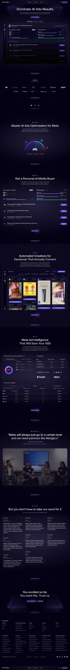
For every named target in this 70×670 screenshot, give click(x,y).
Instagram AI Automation (46, 644)
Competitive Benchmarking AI (61, 646)
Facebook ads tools (19, 637)
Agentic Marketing (19, 626)
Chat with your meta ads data (21, 630)
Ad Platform (44, 637)
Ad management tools (6, 650)
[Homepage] (5, 620)
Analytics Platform (19, 648)
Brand (43, 630)
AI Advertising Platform (60, 648)
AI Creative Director (32, 637)
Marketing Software (19, 644)
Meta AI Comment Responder (34, 646)
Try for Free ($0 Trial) (31, 601)
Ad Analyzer (4, 646)
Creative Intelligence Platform (21, 641)
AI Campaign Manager (32, 641)
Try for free (65, 667)
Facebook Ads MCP (19, 624)
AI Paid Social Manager (33, 644)
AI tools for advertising (6, 652)
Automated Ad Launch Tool (7, 648)
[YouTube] (57, 656)
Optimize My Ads (35, 230)
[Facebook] (64, 656)
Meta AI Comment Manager (33, 648)
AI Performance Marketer (33, 639)
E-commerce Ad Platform (46, 639)
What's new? (58, 626)
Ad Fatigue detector (5, 644)
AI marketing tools (19, 652)
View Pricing (40, 601)
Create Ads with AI (35, 314)
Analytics (3, 628)
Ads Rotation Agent (5, 639)
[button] (30, 2)
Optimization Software (19, 650)
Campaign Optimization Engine (61, 639)
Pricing (41, 2)
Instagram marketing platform (47, 641)
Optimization (4, 624)
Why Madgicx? (31, 626)
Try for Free (65, 2)
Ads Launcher (4, 637)
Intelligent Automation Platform (61, 650)
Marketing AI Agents (32, 650)
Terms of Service (43, 656)
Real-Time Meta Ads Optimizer (61, 641)
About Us (30, 624)
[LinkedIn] (59, 656)
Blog (43, 624)
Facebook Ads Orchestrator (47, 646)
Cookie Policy (29, 656)
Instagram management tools (47, 648)
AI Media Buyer (18, 639)
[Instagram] (67, 656)
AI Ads (3, 626)
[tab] (29, 21)
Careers (30, 628)
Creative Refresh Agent (6, 641)
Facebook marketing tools (46, 650)
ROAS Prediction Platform (60, 637)
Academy (43, 626)
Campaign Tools (18, 646)
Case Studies (44, 628)
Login (60, 2)
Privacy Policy (36, 656)
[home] (5, 2)
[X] (62, 656)
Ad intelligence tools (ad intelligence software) (60, 644)
